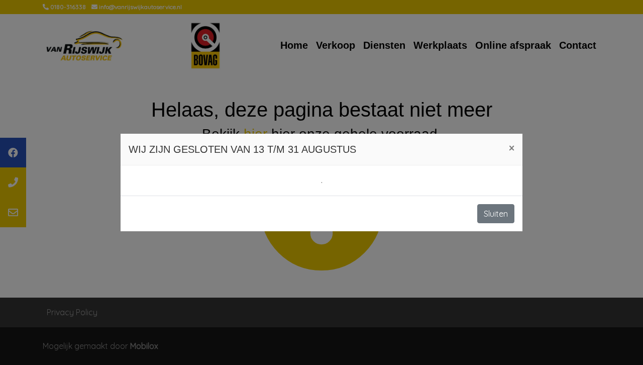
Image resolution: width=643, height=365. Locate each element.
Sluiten (496, 214)
